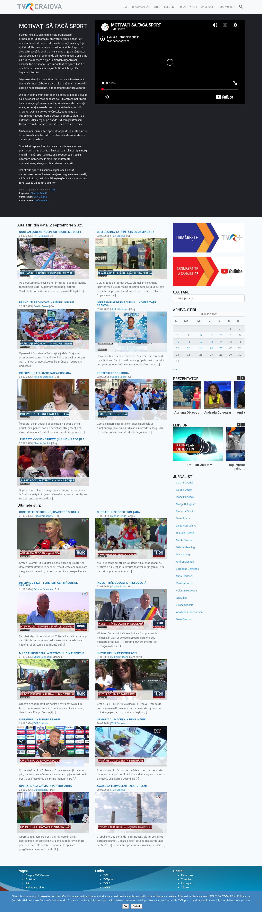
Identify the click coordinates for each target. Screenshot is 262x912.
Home (124, 6)
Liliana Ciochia (184, 604)
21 (220, 348)
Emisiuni (169, 6)
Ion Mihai (181, 597)
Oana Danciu (41, 789)
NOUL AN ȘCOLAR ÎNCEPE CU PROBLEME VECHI (50, 231)
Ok (125, 906)
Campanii (207, 6)
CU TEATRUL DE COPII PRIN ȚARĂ (118, 512)
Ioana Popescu (185, 496)
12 (200, 341)
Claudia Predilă (38, 193)
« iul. (175, 369)
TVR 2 (106, 883)
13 (211, 341)
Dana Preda (183, 518)
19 (200, 348)
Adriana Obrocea (43, 376)
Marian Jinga (118, 516)
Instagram (187, 883)
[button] (243, 378)
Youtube (186, 879)
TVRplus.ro (109, 879)
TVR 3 (106, 887)
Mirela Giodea (184, 540)
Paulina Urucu (184, 583)
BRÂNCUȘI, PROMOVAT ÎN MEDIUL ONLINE (46, 302)
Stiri (157, 6)
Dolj (53, 189)
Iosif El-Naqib (41, 200)
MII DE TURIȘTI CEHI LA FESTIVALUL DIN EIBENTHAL (52, 653)
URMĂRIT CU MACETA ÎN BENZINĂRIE (121, 719)
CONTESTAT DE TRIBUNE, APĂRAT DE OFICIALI (49, 512)
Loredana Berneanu (187, 568)
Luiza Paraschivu (43, 516)
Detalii (136, 906)
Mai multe (226, 6)
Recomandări (141, 6)
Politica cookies (35, 887)
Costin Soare (41, 306)
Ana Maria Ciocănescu (189, 612)
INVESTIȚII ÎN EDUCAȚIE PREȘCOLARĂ (121, 582)
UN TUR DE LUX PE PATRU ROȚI (117, 653)
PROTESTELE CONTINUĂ (113, 373)
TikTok (185, 887)
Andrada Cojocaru (217, 412)
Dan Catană (40, 196)
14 (220, 341)
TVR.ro (107, 875)
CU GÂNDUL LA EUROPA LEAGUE (39, 719)
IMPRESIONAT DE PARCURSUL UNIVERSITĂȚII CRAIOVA (126, 304)
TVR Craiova (41, 235)
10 (177, 341)
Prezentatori (188, 6)
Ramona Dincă (184, 511)
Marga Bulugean (185, 504)
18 (188, 348)
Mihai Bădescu (42, 657)
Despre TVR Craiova (37, 875)
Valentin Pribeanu (186, 590)
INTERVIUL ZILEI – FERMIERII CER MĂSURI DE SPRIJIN (48, 584)
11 (188, 341)
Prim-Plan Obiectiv (198, 465)
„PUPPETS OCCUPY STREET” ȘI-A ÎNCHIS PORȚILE (51, 439)
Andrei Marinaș (120, 309)
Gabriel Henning (185, 547)
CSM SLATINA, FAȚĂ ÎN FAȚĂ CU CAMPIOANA (125, 231)
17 (177, 348)
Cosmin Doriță (184, 482)
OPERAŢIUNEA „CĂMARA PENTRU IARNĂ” (46, 785)
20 (211, 348)
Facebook (187, 875)
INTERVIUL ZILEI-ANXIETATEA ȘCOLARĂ (45, 373)
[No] (257, 901)
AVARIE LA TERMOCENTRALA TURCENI (122, 785)
